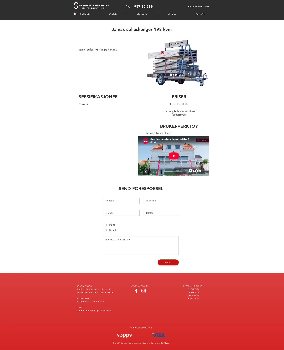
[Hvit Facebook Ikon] (136, 291)
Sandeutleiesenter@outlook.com (94, 311)
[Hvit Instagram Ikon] (143, 291)
